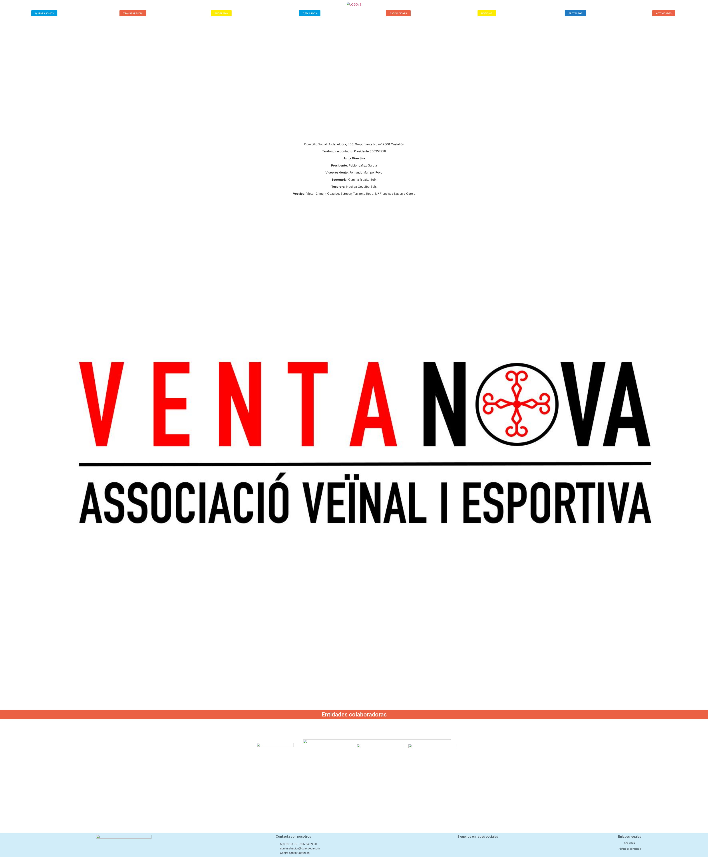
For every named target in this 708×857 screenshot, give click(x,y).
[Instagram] (487, 845)
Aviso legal (629, 843)
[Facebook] (467, 845)
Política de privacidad (630, 849)
